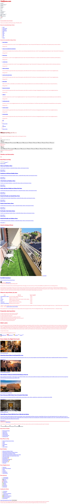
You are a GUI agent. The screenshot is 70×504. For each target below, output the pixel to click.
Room (3, 33)
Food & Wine (4, 431)
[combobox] (1, 152)
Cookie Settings (14, 500)
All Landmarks (4, 498)
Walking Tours (4, 433)
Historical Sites (5, 434)
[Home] (3, 120)
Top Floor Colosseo (5, 107)
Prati (1, 297)
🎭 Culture (4, 484)
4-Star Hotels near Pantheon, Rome (8, 453)
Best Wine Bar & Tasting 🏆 (7, 459)
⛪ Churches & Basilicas (6, 493)
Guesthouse (4, 30)
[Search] (1, 17)
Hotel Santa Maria (5, 114)
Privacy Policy (9, 500)
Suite (3, 35)
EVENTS (1, 5)
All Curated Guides (5, 457)
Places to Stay (4, 123)
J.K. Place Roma (4, 61)
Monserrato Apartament (6, 88)
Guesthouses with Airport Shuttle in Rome (10, 452)
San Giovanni (4, 471)
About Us (2, 500)
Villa (3, 34)
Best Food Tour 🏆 (5, 461)
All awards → (2, 227)
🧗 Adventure (4, 482)
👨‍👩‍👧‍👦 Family (4, 479)
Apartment (4, 29)
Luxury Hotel (4, 28)
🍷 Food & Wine (5, 477)
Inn (3, 36)
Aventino (4, 470)
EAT (1, 8)
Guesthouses (4, 444)
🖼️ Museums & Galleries (6, 495)
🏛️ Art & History (5, 478)
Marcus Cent (8, 282)
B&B (3, 31)
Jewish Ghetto (5, 473)
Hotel (3, 27)
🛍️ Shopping (4, 485)
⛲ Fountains (4, 491)
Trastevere (2, 301)
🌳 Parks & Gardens (6, 497)
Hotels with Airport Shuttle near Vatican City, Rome (11, 454)
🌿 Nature (4, 483)
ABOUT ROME (2, 14)
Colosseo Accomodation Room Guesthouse (9, 48)
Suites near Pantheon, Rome (7, 451)
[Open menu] (0, 18)
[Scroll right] (3, 162)
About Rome (8, 422)
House (3, 37)
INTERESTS (2, 11)
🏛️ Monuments (5, 494)
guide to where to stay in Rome (12, 306)
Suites (3, 443)
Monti (2, 300)
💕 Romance (4, 481)
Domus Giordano (5, 42)
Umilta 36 (3, 94)
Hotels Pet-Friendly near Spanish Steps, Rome (10, 455)
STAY (1, 10)
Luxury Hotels (4, 446)
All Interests (4, 486)
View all (6, 162)
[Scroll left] (1, 162)
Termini (2, 299)
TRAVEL (1, 7)
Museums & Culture (6, 430)
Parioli (3, 469)
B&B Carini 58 (4, 81)
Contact (5, 500)
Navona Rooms (4, 55)
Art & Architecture (5, 435)
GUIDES (1, 3)
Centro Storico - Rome (5, 296)
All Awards (4, 462)
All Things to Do (5, 436)
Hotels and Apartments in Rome (8, 440)
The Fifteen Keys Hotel (5, 101)
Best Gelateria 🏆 (5, 458)
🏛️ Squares (4, 492)
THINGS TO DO (3, 4)
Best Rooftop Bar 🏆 (6, 460)
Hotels (3, 442)
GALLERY (2, 13)
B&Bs (3, 445)
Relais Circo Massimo (5, 68)
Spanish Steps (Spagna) (5, 303)
